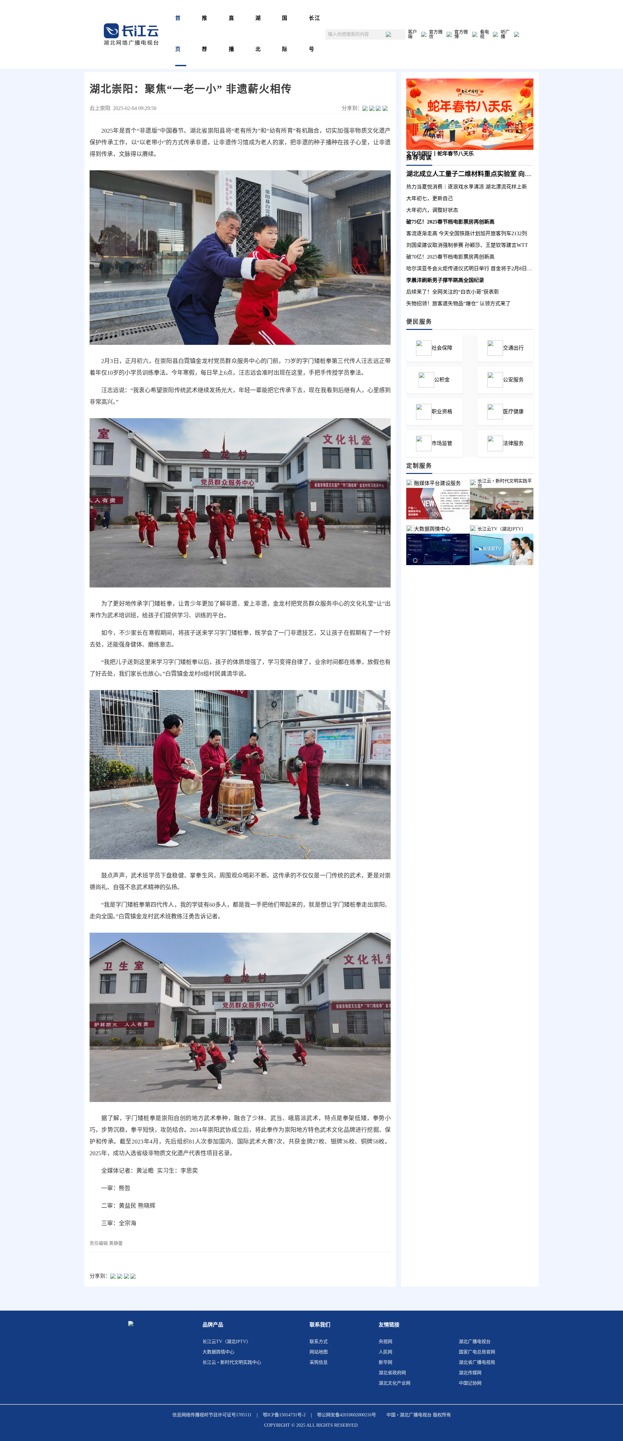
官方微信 (436, 34)
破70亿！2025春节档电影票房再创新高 (450, 257)
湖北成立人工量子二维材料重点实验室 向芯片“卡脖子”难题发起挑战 (504, 173)
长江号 (315, 33)
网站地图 (319, 1352)
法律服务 (513, 443)
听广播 (505, 34)
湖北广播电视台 (475, 1341)
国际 (285, 33)
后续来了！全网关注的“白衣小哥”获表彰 (452, 292)
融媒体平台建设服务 (437, 483)
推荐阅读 (419, 157)
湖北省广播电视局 (477, 1362)
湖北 (258, 33)
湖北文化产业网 (394, 1383)
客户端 (412, 34)
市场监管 (442, 443)
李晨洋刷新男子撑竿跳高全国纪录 (445, 280)
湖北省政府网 (392, 1372)
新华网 (385, 1362)
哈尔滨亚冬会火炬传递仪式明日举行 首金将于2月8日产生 (471, 268)
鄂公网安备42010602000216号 (346, 1414)
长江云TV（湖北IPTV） (226, 1341)
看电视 (484, 34)
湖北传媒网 (470, 1372)
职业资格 (442, 411)
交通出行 (513, 348)
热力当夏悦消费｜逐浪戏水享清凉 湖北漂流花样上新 (466, 186)
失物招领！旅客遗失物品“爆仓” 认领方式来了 (458, 303)
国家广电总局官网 (477, 1352)
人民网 (385, 1352)
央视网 (385, 1341)
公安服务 (513, 379)
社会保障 (442, 348)
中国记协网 (470, 1383)
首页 (178, 33)
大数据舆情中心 (432, 529)
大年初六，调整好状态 (432, 210)
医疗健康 (513, 411)
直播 (232, 33)
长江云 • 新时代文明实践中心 (231, 1362)
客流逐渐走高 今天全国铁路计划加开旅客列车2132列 (466, 233)
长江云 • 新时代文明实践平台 (505, 483)
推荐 (205, 33)
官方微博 (461, 34)
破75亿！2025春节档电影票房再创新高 (450, 221)
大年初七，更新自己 (429, 198)
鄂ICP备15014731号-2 (284, 1414)
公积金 (442, 379)
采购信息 (319, 1362)
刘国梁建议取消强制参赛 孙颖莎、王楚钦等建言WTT (467, 245)
